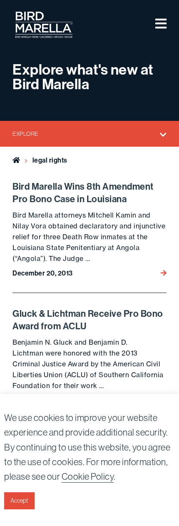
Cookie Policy (88, 476)
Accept (19, 500)
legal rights (49, 160)
